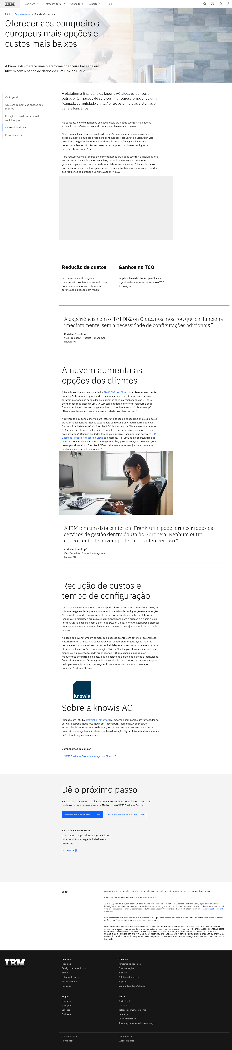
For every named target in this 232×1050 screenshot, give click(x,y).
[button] (220, 4)
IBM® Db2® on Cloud (115, 392)
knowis (97, 719)
